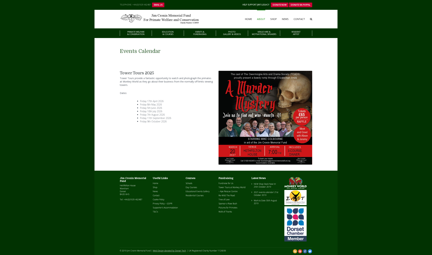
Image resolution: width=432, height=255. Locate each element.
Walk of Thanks (225, 211)
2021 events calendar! (264, 192)
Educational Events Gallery (198, 191)
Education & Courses (168, 33)
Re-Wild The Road (227, 195)
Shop (273, 19)
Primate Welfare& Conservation (135, 33)
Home (248, 19)
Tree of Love (224, 199)
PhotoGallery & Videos (232, 33)
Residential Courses (195, 195)
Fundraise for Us (226, 183)
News (285, 19)
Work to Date (260, 200)
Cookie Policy (158, 199)
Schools (189, 183)
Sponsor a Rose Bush (228, 203)
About (261, 19)
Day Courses (191, 187)
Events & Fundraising (200, 33)
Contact (299, 19)
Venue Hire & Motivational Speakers (264, 33)
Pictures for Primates (228, 207)
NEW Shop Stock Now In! (265, 184)
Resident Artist (296, 33)
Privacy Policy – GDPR (162, 203)
